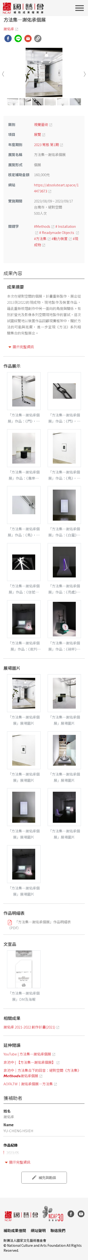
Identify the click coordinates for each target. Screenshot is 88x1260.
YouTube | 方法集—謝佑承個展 (27, 1053)
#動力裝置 (60, 238)
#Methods (42, 226)
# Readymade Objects (57, 232)
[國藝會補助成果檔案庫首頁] (23, 8)
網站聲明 (38, 1230)
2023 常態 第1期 (46, 144)
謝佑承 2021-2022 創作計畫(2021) (29, 1026)
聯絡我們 (57, 1230)
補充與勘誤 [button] (47, 1177)
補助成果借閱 (15, 1230)
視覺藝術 (41, 124)
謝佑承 (9, 28)
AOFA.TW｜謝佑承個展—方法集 (28, 1083)
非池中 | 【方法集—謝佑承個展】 (29, 1062)
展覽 (37, 134)
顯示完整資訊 (23, 346)
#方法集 (40, 238)
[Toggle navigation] (81, 8)
